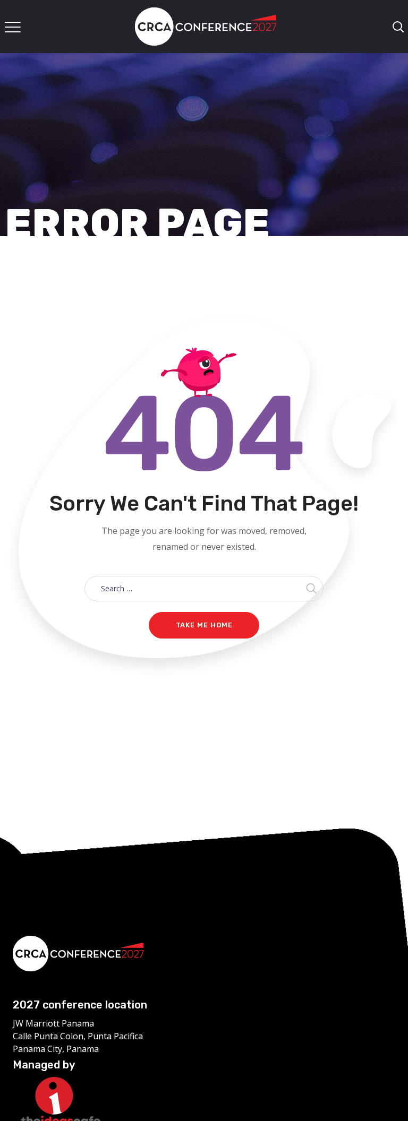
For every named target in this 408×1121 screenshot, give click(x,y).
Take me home (204, 625)
